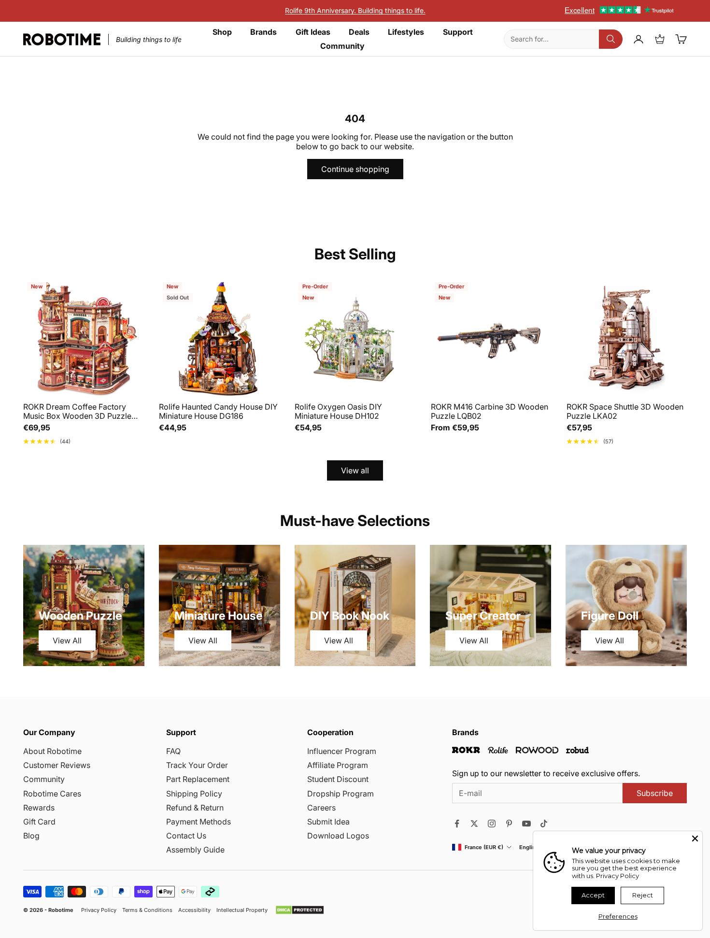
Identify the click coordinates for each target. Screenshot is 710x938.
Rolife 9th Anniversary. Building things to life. (355, 10)
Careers (321, 807)
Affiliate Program (337, 765)
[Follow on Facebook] (457, 823)
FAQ (173, 751)
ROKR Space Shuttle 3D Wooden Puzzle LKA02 (625, 411)
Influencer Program (341, 751)
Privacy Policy (98, 910)
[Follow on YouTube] (526, 823)
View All (67, 640)
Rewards (39, 807)
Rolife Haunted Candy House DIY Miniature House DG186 (218, 411)
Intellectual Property (242, 910)
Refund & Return (195, 807)
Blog (31, 835)
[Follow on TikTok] (544, 823)
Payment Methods (198, 821)
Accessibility (194, 910)
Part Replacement (197, 779)
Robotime (60, 910)
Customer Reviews (56, 765)
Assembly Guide (195, 849)
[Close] (695, 838)
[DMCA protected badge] (299, 910)
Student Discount (338, 779)
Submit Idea (328, 821)
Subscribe (655, 793)
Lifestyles (406, 32)
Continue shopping (355, 169)
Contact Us (186, 835)
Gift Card (39, 821)
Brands (263, 32)
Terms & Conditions (147, 910)
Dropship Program (340, 793)
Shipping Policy (194, 793)
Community (342, 46)
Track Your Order (197, 765)
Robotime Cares (52, 793)
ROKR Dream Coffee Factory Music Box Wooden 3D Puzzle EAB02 (77, 411)
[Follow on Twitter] (474, 823)
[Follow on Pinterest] (509, 823)
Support (458, 32)
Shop (222, 32)
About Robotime (52, 751)
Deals (359, 32)
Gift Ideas (313, 32)
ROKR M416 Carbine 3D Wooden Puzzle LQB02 (489, 411)
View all (355, 470)
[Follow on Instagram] (492, 823)
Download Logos (338, 835)
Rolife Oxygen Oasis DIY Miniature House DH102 (338, 411)
